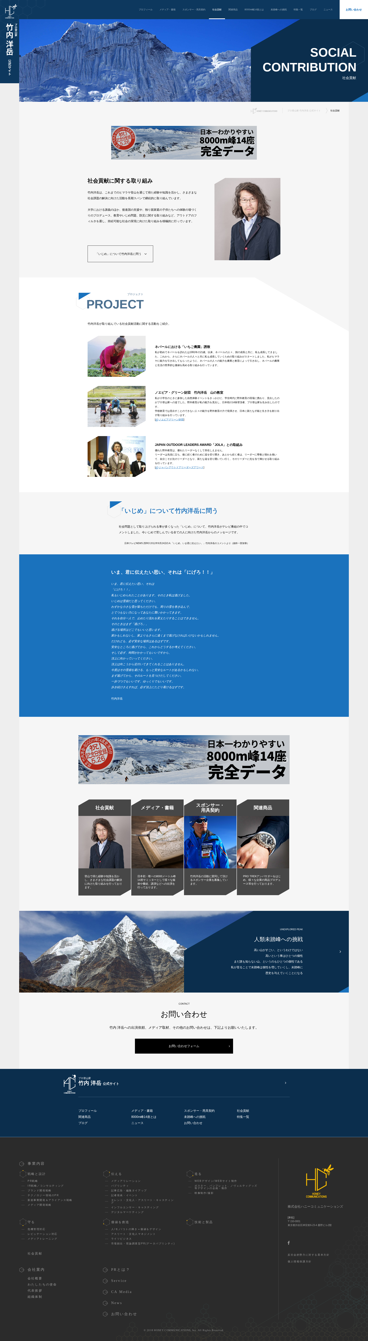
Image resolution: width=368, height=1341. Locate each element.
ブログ (313, 9)
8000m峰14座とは (254, 9)
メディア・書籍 (167, 9)
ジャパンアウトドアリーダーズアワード (181, 467)
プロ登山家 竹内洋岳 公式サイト (304, 110)
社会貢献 (217, 9)
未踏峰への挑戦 (279, 9)
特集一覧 (298, 9)
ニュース (328, 9)
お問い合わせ (354, 9)
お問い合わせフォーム (184, 1046)
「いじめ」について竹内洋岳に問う (118, 253)
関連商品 (233, 9)
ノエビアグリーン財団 (171, 419)
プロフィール (146, 9)
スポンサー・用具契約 (193, 9)
